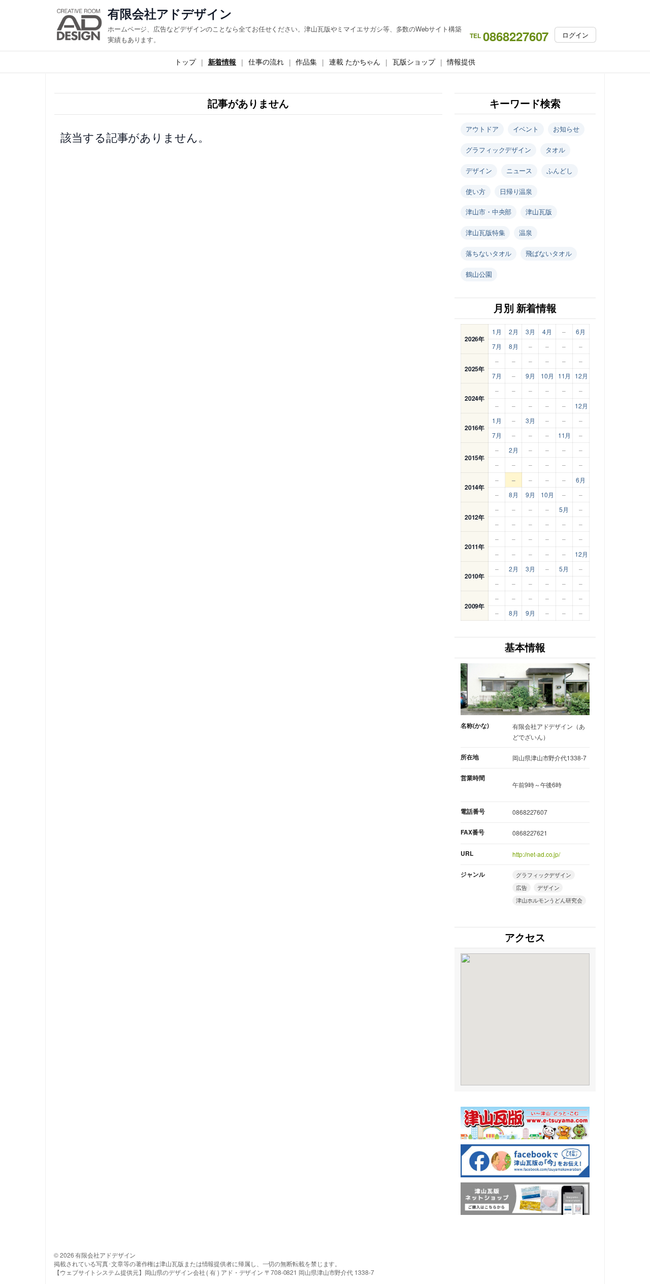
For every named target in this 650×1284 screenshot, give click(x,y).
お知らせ (566, 129)
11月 (564, 375)
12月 (581, 375)
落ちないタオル (488, 253)
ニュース (519, 170)
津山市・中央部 (488, 211)
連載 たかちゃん (354, 61)
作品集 (306, 61)
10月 (547, 375)
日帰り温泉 (516, 191)
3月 (530, 331)
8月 (513, 346)
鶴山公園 (479, 274)
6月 (581, 331)
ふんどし (559, 170)
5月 (564, 509)
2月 (513, 331)
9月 (530, 375)
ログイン (575, 35)
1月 (497, 331)
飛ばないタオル (548, 253)
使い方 (475, 191)
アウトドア (482, 129)
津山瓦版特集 (485, 232)
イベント (526, 129)
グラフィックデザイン (498, 149)
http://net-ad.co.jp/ (536, 854)
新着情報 (222, 61)
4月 (547, 331)
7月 (497, 346)
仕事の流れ (266, 61)
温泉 (525, 232)
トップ (185, 61)
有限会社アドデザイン (170, 13)
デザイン (479, 170)
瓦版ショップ (414, 61)
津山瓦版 (539, 211)
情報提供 (461, 61)
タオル (555, 149)
